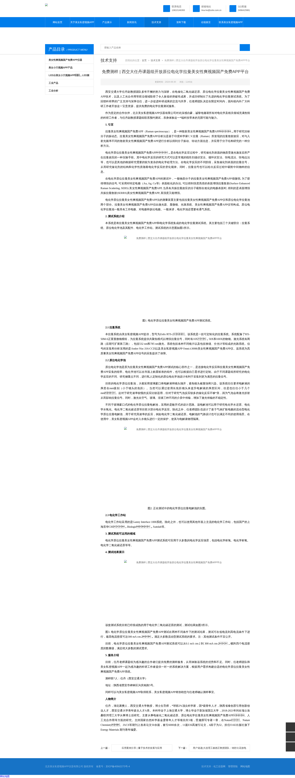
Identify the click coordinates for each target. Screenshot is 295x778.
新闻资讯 (132, 22)
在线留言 (206, 22)
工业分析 (53, 90)
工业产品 (53, 83)
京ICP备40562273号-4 (118, 766)
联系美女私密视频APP (231, 22)
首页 (144, 60)
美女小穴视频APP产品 (61, 67)
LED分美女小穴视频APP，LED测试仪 (69, 76)
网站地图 (245, 766)
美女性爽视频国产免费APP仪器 (65, 59)
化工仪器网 (219, 766)
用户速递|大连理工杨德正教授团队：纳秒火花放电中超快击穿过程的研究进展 (219, 749)
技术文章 (155, 60)
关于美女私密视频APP (82, 22)
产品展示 (107, 22)
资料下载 (181, 22)
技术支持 (156, 22)
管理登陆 (233, 766)
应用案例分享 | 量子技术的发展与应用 (142, 748)
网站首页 (57, 22)
